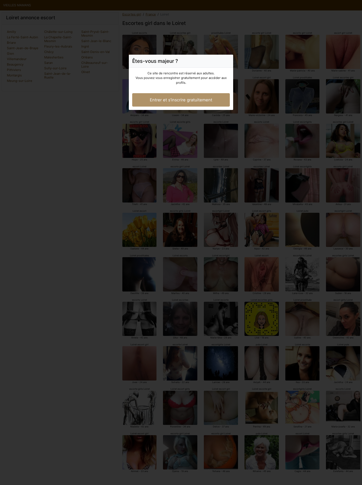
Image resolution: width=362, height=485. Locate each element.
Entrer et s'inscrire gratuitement (181, 99)
